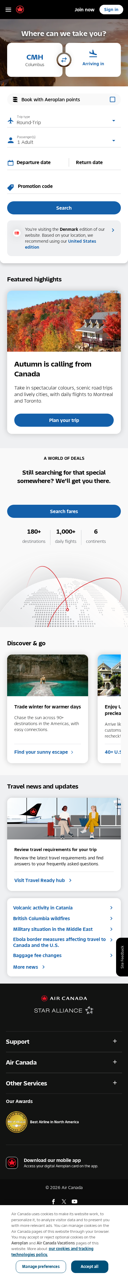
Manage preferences (41, 1266)
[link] (85, 9)
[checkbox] (64, 99)
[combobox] (41, 162)
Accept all (90, 1266)
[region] (64, 1240)
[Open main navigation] (8, 9)
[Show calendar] (12, 162)
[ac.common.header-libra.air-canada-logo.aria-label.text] (20, 9)
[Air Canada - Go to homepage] (64, 998)
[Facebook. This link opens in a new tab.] (53, 1201)
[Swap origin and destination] (64, 60)
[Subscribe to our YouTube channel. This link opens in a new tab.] (74, 1201)
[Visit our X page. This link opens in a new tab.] (64, 1201)
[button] (35, 60)
